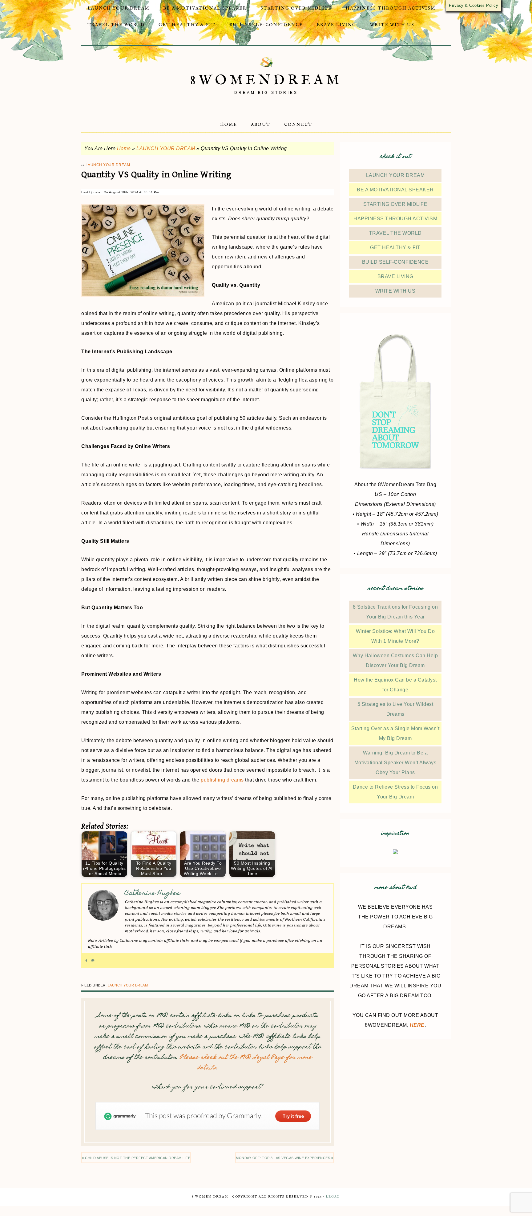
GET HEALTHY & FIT (395, 247)
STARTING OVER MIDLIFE (395, 204)
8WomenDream (266, 80)
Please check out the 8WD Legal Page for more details (246, 1063)
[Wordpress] (93, 960)
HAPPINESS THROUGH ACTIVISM (395, 218)
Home (124, 148)
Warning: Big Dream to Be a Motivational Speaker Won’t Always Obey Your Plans (395, 762)
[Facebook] (86, 960)
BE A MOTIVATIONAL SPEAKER (395, 189)
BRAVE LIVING (395, 276)
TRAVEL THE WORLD (395, 233)
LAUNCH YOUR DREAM (165, 148)
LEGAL (333, 1197)
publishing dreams (222, 779)
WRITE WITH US (395, 291)
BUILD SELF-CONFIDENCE (395, 262)
